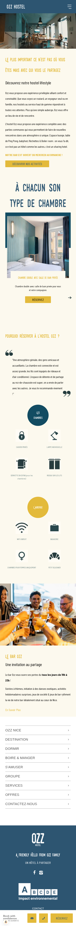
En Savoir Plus (13, 709)
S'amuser (14, 767)
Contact (38, 908)
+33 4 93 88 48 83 (43, 918)
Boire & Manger (20, 758)
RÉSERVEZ (38, 300)
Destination (16, 739)
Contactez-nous (21, 804)
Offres (12, 795)
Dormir (12, 749)
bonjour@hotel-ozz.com (31, 918)
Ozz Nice (13, 730)
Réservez (62, 918)
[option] (38, 264)
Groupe (12, 776)
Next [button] (69, 297)
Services (14, 785)
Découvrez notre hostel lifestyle (28, 82)
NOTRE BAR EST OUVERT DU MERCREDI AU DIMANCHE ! (33, 155)
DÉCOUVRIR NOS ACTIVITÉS (27, 164)
